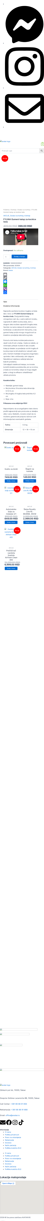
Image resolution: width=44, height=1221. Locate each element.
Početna (6, 210)
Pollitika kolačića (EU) (13, 1148)
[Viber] (20, 289)
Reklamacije (9, 1140)
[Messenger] (24, 43)
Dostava (8, 1143)
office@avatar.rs (13, 1115)
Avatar (10, 270)
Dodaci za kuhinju (24, 210)
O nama (8, 1132)
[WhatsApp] (20, 285)
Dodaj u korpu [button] (11, 481)
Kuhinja (13, 210)
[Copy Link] (20, 278)
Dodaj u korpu (19, 257)
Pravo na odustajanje (13, 1137)
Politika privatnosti (12, 1135)
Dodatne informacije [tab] (11, 306)
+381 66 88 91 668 (19, 1110)
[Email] (20, 274)
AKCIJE (6, 216)
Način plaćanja (10, 1145)
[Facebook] (24, 127)
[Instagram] (24, 88)
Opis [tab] (5, 302)
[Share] (20, 292)
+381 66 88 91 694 (19, 1104)
